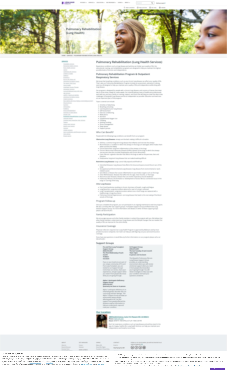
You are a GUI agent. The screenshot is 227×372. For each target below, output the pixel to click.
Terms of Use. (49, 363)
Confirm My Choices (218, 369)
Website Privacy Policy (35, 363)
